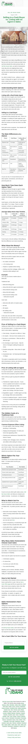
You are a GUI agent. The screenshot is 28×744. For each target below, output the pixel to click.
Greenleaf (9, 719)
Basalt (22, 721)
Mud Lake (9, 723)
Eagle (10, 706)
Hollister (19, 723)
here (13, 520)
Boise (22, 703)
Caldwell (23, 705)
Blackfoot (22, 706)
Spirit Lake (14, 724)
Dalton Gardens (22, 708)
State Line (23, 724)
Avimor (7, 718)
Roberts (4, 723)
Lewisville (6, 721)
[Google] (12, 697)
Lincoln (5, 713)
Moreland (11, 718)
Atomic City (22, 726)
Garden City (7, 709)
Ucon (3, 718)
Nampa (4, 705)
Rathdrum (17, 721)
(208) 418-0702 (17, 681)
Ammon (18, 706)
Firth (24, 719)
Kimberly (22, 711)
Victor (17, 714)
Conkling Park (13, 708)
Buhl (18, 711)
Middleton (5, 711)
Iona (11, 716)
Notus (13, 719)
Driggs (14, 716)
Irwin (19, 724)
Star (12, 709)
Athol (7, 705)
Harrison (18, 713)
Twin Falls (5, 706)
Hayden (5, 714)
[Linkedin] (16, 697)
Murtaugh (10, 726)
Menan (4, 719)
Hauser (23, 713)
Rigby (10, 711)
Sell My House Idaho (7, 66)
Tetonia (14, 723)
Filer (8, 716)
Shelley (14, 711)
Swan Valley (7, 724)
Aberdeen (21, 714)
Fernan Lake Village (18, 709)
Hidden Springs (11, 713)
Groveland (17, 718)
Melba (20, 719)
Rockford (4, 726)
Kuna (13, 706)
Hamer (15, 728)
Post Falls (11, 721)
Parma (18, 716)
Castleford (16, 726)
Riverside (23, 718)
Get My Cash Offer (14, 676)
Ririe (17, 719)
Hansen (23, 716)
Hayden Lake (11, 714)
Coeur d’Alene (5, 708)
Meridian (12, 705)
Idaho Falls (18, 705)
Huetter (4, 716)
